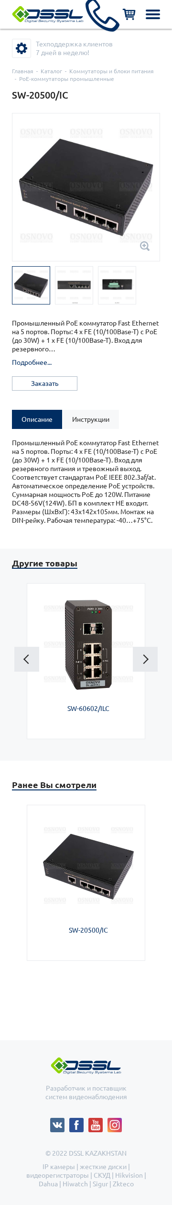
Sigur (100, 1184)
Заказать (44, 383)
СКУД (102, 1175)
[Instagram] (115, 1122)
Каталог (51, 71)
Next (145, 659)
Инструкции (90, 419)
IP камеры (59, 1167)
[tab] (37, 419)
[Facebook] (78, 1122)
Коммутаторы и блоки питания (111, 71)
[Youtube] (98, 1122)
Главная (22, 71)
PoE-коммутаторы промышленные (66, 79)
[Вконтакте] (59, 1122)
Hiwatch (75, 1184)
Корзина (129, 14)
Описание (37, 419)
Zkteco (123, 1184)
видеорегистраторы (57, 1175)
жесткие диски (103, 1167)
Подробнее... (32, 362)
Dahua (48, 1184)
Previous (26, 659)
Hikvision (129, 1175)
